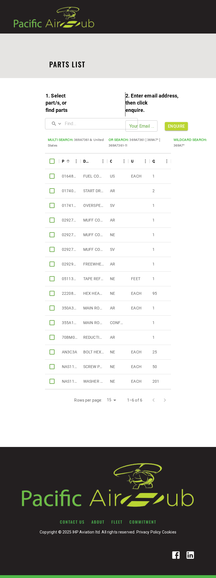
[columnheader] (52, 161)
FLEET (117, 522)
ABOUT (98, 522)
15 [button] (109, 400)
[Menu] (76, 161)
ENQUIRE (176, 126)
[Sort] (68, 161)
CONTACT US (72, 522)
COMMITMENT (142, 522)
